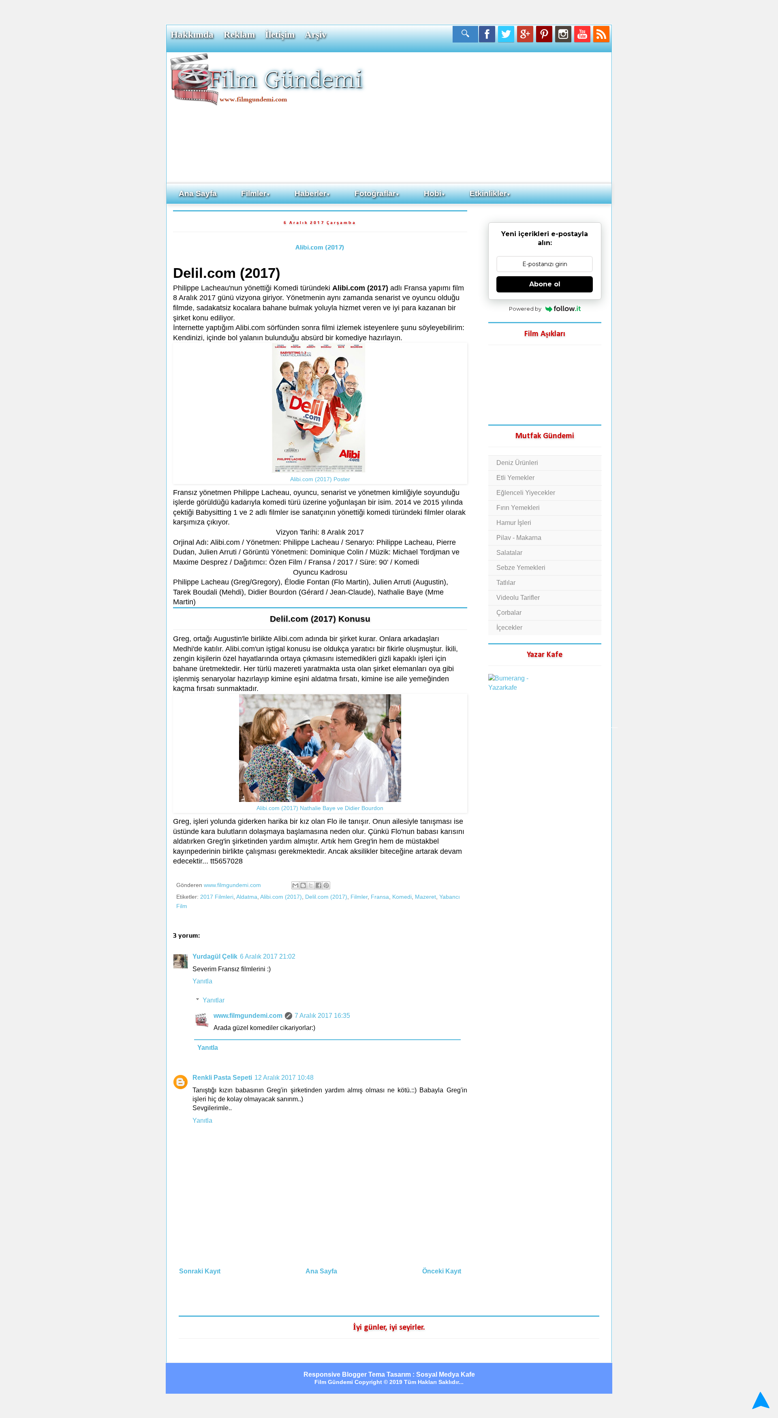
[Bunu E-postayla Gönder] (295, 885)
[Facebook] (487, 34)
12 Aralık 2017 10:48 (284, 1077)
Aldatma (246, 896)
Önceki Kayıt (441, 1271)
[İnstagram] (563, 34)
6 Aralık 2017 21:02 (267, 956)
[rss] (601, 34)
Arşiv (316, 34)
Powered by (525, 308)
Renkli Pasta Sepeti (222, 1077)
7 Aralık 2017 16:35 (322, 1015)
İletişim (280, 34)
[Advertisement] (488, 117)
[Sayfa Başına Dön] (759, 1401)
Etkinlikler (490, 193)
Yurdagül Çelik (214, 956)
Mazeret (425, 896)
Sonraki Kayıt (199, 1271)
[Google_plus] (525, 34)
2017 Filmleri (216, 896)
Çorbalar (509, 612)
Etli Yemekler (515, 477)
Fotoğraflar (377, 193)
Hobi (434, 193)
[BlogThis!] (303, 885)
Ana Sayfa (198, 193)
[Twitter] (506, 34)
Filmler (255, 193)
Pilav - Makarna (518, 537)
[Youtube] (582, 34)
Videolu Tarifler (518, 597)
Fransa (380, 896)
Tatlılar (505, 582)
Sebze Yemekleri (520, 567)
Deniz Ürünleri (517, 462)
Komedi (402, 896)
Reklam (239, 34)
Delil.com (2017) (326, 896)
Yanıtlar (213, 1000)
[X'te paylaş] (311, 885)
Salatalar (509, 552)
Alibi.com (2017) (319, 247)
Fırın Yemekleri (518, 507)
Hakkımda (192, 34)
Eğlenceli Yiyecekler (525, 492)
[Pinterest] (544, 34)
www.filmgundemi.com (248, 1015)
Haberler (312, 193)
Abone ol (544, 284)
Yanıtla (202, 981)
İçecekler (509, 627)
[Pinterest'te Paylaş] (326, 885)
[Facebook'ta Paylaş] (318, 885)
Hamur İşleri (513, 522)
